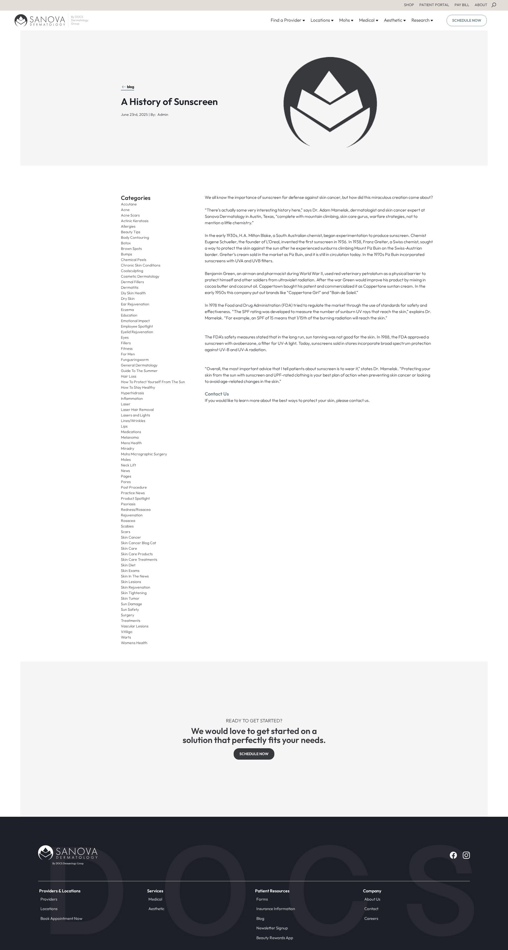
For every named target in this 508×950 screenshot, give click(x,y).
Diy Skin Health (133, 293)
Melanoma (130, 437)
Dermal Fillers (132, 281)
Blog (260, 918)
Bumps (126, 254)
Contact (371, 908)
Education (129, 315)
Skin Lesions (131, 581)
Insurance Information (275, 908)
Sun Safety (130, 609)
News (125, 470)
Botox (126, 243)
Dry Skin (128, 298)
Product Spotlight (135, 498)
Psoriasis (128, 504)
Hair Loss (128, 376)
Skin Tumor (130, 598)
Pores (126, 481)
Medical (155, 899)
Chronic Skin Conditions (140, 265)
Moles (126, 459)
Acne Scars (130, 215)
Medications (131, 431)
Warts (126, 637)
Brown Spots (131, 248)
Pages (126, 476)
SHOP (409, 4)
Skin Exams (130, 570)
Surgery (127, 615)
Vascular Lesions (134, 626)
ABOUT (481, 4)
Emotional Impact (135, 320)
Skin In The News (135, 576)
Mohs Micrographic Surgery (144, 454)
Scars (125, 531)
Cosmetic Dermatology (140, 276)
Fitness (127, 348)
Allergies (128, 226)
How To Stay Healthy (138, 387)
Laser (125, 404)
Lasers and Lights (135, 415)
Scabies (127, 526)
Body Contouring (135, 237)
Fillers (126, 343)
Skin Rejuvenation (135, 587)
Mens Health (131, 442)
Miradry (127, 448)
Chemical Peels (133, 259)
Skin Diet (128, 565)
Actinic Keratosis (134, 220)
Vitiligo (126, 631)
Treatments (130, 620)
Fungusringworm (135, 359)
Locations (48, 908)
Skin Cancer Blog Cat (138, 542)
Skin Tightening (134, 592)
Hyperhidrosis (132, 393)
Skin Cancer (131, 537)
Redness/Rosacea (136, 509)
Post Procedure (134, 487)
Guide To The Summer (139, 370)
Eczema (127, 309)
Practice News (133, 492)
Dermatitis (129, 287)
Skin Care (129, 548)
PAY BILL (462, 4)
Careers (371, 918)
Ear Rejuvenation (135, 304)
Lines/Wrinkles (133, 420)
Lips (124, 426)
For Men (128, 354)
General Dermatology (139, 365)
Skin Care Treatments (139, 559)
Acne (125, 209)
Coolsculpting (132, 270)
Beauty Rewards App (274, 937)
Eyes (125, 337)
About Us (372, 899)
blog (130, 86)
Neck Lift (128, 465)
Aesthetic (156, 908)
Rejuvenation (132, 515)
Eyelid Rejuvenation (137, 331)
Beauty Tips (130, 232)
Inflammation (132, 398)
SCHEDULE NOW (466, 20)
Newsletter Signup (272, 927)
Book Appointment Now (61, 918)
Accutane (129, 204)
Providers (48, 899)
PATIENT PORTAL (434, 4)
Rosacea (128, 520)
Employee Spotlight (137, 326)
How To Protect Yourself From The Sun (153, 381)
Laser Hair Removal (137, 409)
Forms (262, 899)
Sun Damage (131, 604)
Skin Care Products (137, 554)
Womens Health (134, 642)
